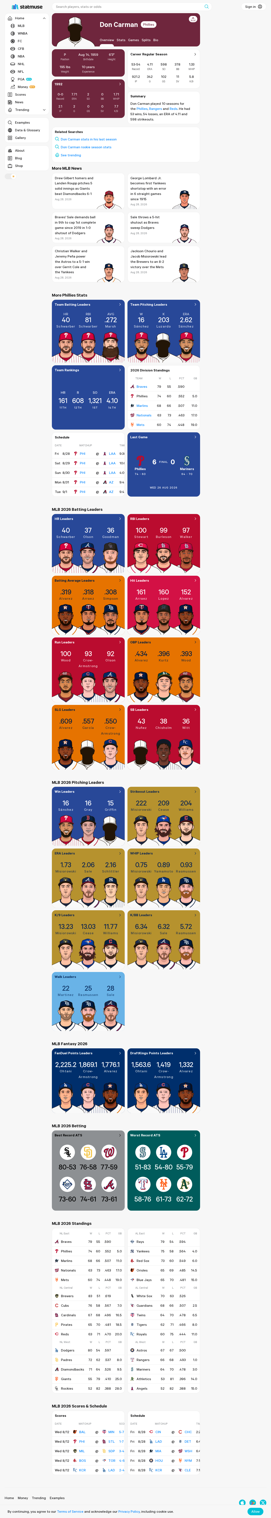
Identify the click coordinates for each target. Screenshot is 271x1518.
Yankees (143, 1251)
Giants (66, 1379)
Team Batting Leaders (72, 304)
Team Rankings (67, 370)
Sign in (250, 6)
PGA (21, 79)
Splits (146, 40)
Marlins (142, 405)
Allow (255, 1511)
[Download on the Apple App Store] (242, 1503)
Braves (142, 386)
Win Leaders (65, 791)
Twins (141, 1315)
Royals (142, 1334)
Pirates (66, 1324)
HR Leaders (64, 518)
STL (111, 1441)
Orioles (142, 1270)
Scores (20, 94)
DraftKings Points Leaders (151, 1053)
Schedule (62, 437)
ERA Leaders (65, 853)
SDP (111, 1451)
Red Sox (143, 1260)
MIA (158, 1451)
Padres (66, 1359)
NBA (21, 56)
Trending (39, 1498)
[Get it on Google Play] (252, 1503)
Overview (107, 40)
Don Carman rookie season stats (86, 147)
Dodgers (67, 1350)
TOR (111, 1460)
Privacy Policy (129, 1511)
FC (20, 41)
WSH (188, 1451)
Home (9, 1498)
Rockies (67, 1388)
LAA (112, 453)
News (19, 102)
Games (133, 40)
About (20, 150)
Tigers (142, 1324)
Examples (22, 122)
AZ (111, 482)
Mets (140, 424)
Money (23, 86)
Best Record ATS (68, 1135)
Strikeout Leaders (144, 791)
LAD (111, 1470)
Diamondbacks (72, 1369)
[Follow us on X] (263, 1503)
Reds (173, 108)
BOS (82, 1460)
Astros (142, 1350)
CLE (188, 1470)
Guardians (144, 1305)
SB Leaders (139, 709)
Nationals (144, 415)
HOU (159, 1460)
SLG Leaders (65, 709)
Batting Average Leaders (75, 580)
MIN (111, 1432)
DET (188, 1441)
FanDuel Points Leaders (74, 1053)
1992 (58, 84)
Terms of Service (70, 1511)
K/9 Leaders (65, 915)
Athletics (144, 1379)
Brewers (67, 1296)
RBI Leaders (139, 518)
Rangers (155, 108)
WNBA (23, 33)
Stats (121, 40)
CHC (188, 1432)
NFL (21, 71)
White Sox (144, 1296)
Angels (142, 1388)
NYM (188, 1460)
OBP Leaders (140, 642)
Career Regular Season (148, 54)
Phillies (148, 24)
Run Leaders (65, 642)
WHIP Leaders (141, 853)
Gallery (20, 137)
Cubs (65, 1305)
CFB (21, 48)
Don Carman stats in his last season (89, 139)
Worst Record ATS (145, 1135)
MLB (21, 25)
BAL (82, 1432)
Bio (155, 40)
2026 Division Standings (150, 370)
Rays (140, 1241)
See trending (71, 155)
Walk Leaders (65, 976)
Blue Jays (144, 1279)
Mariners (187, 468)
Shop (19, 165)
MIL (82, 1451)
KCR (82, 1470)
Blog (18, 158)
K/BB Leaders (141, 915)
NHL (21, 64)
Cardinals (68, 1315)
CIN (158, 1432)
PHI (82, 453)
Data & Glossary (27, 130)
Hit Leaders (139, 580)
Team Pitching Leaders (148, 304)
